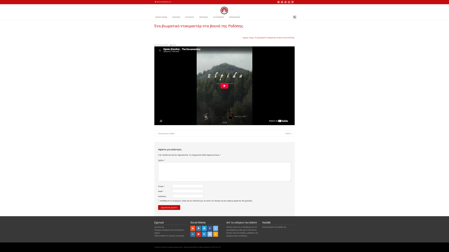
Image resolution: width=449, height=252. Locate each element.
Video (174, 45)
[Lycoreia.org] (224, 9)
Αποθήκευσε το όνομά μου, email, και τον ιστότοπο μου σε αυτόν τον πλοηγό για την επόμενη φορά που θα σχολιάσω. (206, 201)
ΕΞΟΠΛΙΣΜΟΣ (218, 17)
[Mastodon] (204, 234)
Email (161, 191)
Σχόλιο (161, 160)
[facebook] (278, 2)
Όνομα (161, 186)
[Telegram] (204, 228)
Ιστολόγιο (189, 17)
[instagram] (292, 2)
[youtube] (285, 2)
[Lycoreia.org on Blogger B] (192, 228)
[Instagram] (192, 234)
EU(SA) (289, 133)
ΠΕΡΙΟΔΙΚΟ (203, 17)
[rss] (215, 234)
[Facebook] (209, 228)
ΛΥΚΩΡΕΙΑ (176, 17)
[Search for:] (295, 17)
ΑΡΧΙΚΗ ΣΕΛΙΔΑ (161, 17)
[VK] (198, 228)
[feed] (289, 2)
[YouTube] (198, 234)
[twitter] (282, 2)
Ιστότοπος (162, 196)
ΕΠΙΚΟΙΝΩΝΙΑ (234, 17)
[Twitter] (215, 228)
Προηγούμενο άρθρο (165, 133)
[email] (209, 234)
